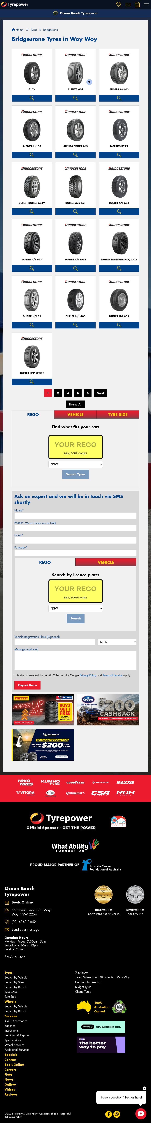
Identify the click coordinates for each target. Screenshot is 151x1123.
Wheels (10, 1002)
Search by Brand (15, 987)
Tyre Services (13, 1040)
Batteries (10, 1026)
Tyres (9, 973)
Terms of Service (112, 675)
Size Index (81, 972)
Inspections (11, 1031)
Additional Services (17, 1050)
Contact (10, 1060)
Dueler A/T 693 (119, 203)
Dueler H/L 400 (75, 316)
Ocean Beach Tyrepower (78, 13)
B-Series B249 (119, 146)
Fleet (8, 1074)
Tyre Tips (10, 997)
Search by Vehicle (16, 977)
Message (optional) (26, 649)
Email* (18, 535)
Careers (10, 1070)
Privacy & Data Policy (26, 1113)
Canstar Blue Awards (88, 982)
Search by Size (14, 982)
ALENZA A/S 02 (119, 89)
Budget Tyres (83, 987)
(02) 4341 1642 (24, 922)
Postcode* (20, 547)
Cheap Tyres (83, 992)
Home (19, 30)
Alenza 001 (75, 89)
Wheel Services (14, 1045)
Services (11, 1016)
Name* (19, 510)
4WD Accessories (16, 1021)
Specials (11, 1055)
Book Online (14, 1065)
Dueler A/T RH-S (75, 259)
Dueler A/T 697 (32, 259)
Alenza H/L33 (32, 146)
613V (32, 89)
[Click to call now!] (118, 4)
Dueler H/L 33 (32, 316)
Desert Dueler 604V (32, 203)
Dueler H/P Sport (32, 373)
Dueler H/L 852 (119, 316)
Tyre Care (11, 992)
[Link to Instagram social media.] (116, 1114)
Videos (10, 1089)
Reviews (11, 1094)
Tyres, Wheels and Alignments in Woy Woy (102, 977)
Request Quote (27, 685)
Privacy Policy (88, 675)
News (9, 1079)
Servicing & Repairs (17, 1035)
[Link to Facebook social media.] (108, 1114)
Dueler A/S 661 (75, 203)
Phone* (35, 523)
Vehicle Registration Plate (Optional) (37, 637)
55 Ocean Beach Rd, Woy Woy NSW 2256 (31, 912)
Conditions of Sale (48, 1113)
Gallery (10, 1084)
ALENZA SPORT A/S (75, 146)
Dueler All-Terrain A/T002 (119, 259)
